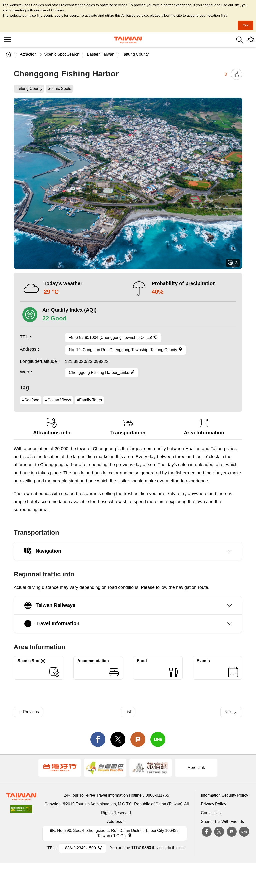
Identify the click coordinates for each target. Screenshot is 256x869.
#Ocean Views (58, 400)
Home (8, 54)
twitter (118, 739)
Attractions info (51, 432)
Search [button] (240, 40)
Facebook (207, 832)
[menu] (7, 39)
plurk (232, 832)
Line (244, 832)
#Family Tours (89, 400)
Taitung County (135, 54)
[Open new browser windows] (59, 767)
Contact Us (211, 813)
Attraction (28, 54)
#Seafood (31, 400)
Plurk (138, 739)
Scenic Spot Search (62, 54)
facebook (98, 739)
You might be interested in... (251, 40)
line (158, 739)
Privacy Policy (213, 804)
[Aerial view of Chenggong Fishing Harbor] (128, 183)
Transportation (128, 432)
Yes (245, 25)
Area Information (204, 432)
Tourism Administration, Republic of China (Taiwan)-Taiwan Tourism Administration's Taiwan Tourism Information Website (128, 40)
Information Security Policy (224, 795)
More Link (196, 767)
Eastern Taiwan (100, 54)
